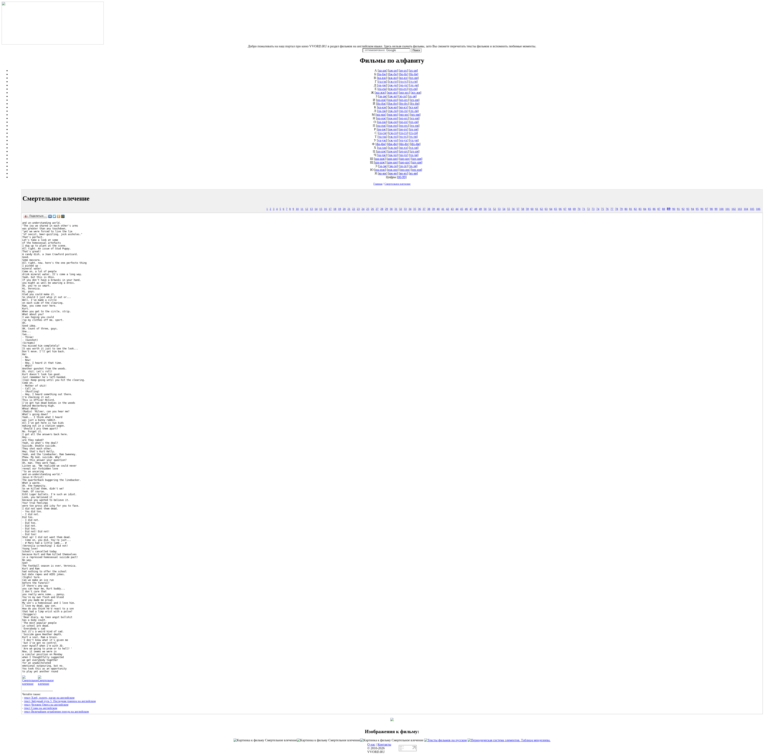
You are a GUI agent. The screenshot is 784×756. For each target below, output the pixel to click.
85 (649, 209)
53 (499, 209)
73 (593, 209)
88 (663, 209)
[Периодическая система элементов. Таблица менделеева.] (509, 740)
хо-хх (403, 147)
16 (325, 209)
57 (518, 209)
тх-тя (413, 136)
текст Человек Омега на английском (46, 704)
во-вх (403, 78)
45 (461, 209)
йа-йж (381, 103)
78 (616, 209)
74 (597, 209)
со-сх (403, 133)
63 (546, 209)
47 (471, 209)
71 (583, 209)
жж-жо (392, 92)
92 (683, 209)
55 (508, 209)
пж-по (392, 125)
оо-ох (403, 122)
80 (626, 209)
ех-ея (413, 89)
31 (395, 209)
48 (475, 209)
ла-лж (382, 111)
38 (428, 209)
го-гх (403, 81)
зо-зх (402, 96)
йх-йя (414, 103)
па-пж (381, 125)
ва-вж (382, 78)
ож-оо (393, 122)
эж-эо (393, 166)
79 (621, 209)
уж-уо (393, 140)
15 (320, 209)
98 (711, 209)
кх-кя (413, 107)
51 (489, 209)
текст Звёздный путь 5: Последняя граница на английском (60, 701)
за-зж (382, 96)
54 (503, 209)
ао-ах (403, 70)
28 (381, 209)
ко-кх (403, 107)
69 (574, 209)
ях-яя (413, 173)
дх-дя (414, 85)
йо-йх (404, 103)
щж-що (392, 162)
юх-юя (416, 169)
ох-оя (414, 122)
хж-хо (393, 147)
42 (447, 209)
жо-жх (404, 92)
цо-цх (404, 151)
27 (377, 209)
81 (630, 209)
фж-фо (392, 144)
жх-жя (416, 92)
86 (654, 209)
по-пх (404, 125)
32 (400, 209)
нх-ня (414, 118)
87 (658, 209)
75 (602, 209)
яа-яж (382, 173)
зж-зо (392, 96)
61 (536, 209)
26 (372, 209)
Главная (377, 183)
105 (752, 209)
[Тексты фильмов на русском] (445, 740)
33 (405, 209)
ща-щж (380, 162)
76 (607, 209)
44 (456, 209)
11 (302, 209)
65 (555, 209)
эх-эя (413, 166)
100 (721, 209)
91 (678, 209)
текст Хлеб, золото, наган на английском (49, 697)
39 (433, 209)
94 (692, 209)
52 (494, 209)
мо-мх (404, 114)
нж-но (392, 118)
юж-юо (393, 169)
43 (452, 209)
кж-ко (393, 107)
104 (746, 209)
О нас (371, 744)
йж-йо (392, 103)
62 (541, 209)
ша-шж (380, 158)
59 (527, 209)
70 (579, 209)
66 (560, 209)
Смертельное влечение (397, 183)
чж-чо (393, 155)
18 (334, 209)
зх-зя (412, 96)
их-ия (414, 100)
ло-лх (403, 111)
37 (424, 209)
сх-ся (413, 133)
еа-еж (382, 89)
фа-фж (380, 144)
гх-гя (413, 81)
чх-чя (413, 155)
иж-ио (392, 100)
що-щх (404, 162)
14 (316, 209)
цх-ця (414, 151)
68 (569, 209)
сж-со (393, 133)
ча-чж (382, 155)
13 (311, 209)
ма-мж (380, 114)
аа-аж (382, 70)
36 (419, 209)
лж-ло (393, 111)
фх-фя (415, 144)
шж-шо (392, 158)
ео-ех (403, 89)
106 (758, 209)
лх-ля (414, 111)
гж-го (393, 81)
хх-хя (413, 147)
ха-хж (382, 147)
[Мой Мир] (63, 216)
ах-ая (413, 70)
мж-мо (392, 114)
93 (687, 209)
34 (410, 209)
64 (550, 209)
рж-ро (393, 129)
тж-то (393, 136)
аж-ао (393, 70)
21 (348, 209)
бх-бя (413, 74)
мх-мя (415, 114)
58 (522, 209)
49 (480, 209)
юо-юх (404, 169)
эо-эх (403, 166)
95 (697, 209)
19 (339, 209)
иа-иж (381, 100)
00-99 (401, 177)
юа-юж (380, 169)
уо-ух (403, 140)
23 (358, 209)
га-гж (382, 81)
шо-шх (404, 158)
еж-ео (393, 89)
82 (635, 209)
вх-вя (414, 78)
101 (727, 209)
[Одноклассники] (59, 216)
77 (611, 209)
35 (414, 209)
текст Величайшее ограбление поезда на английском (56, 711)
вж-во (393, 78)
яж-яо (393, 173)
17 (330, 209)
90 (673, 209)
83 (640, 209)
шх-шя (416, 158)
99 (716, 209)
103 (740, 209)
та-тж (382, 136)
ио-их (404, 100)
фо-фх (404, 144)
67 (565, 209)
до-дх (403, 85)
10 (297, 209)
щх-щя (416, 162)
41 (442, 209)
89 (668, 209)
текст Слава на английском (40, 708)
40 (438, 209)
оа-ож (382, 122)
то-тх (403, 136)
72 (588, 209)
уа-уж (382, 140)
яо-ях (403, 173)
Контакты (384, 744)
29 (386, 209)
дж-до (393, 85)
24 (363, 209)
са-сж (382, 133)
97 (706, 209)
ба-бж (382, 74)
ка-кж (382, 107)
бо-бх (403, 74)
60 (532, 209)
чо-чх (403, 155)
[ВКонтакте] (50, 216)
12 (306, 209)
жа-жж (380, 92)
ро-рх (403, 129)
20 (344, 209)
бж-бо (393, 74)
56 (513, 209)
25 (367, 209)
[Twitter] (54, 216)
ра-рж (382, 129)
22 (353, 209)
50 (485, 209)
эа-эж (382, 166)
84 (644, 209)
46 (466, 209)
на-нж (381, 118)
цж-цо (392, 151)
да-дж (382, 85)
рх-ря (413, 129)
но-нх (404, 118)
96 (701, 209)
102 (734, 209)
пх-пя (414, 125)
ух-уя (414, 140)
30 (391, 209)
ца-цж (381, 151)
